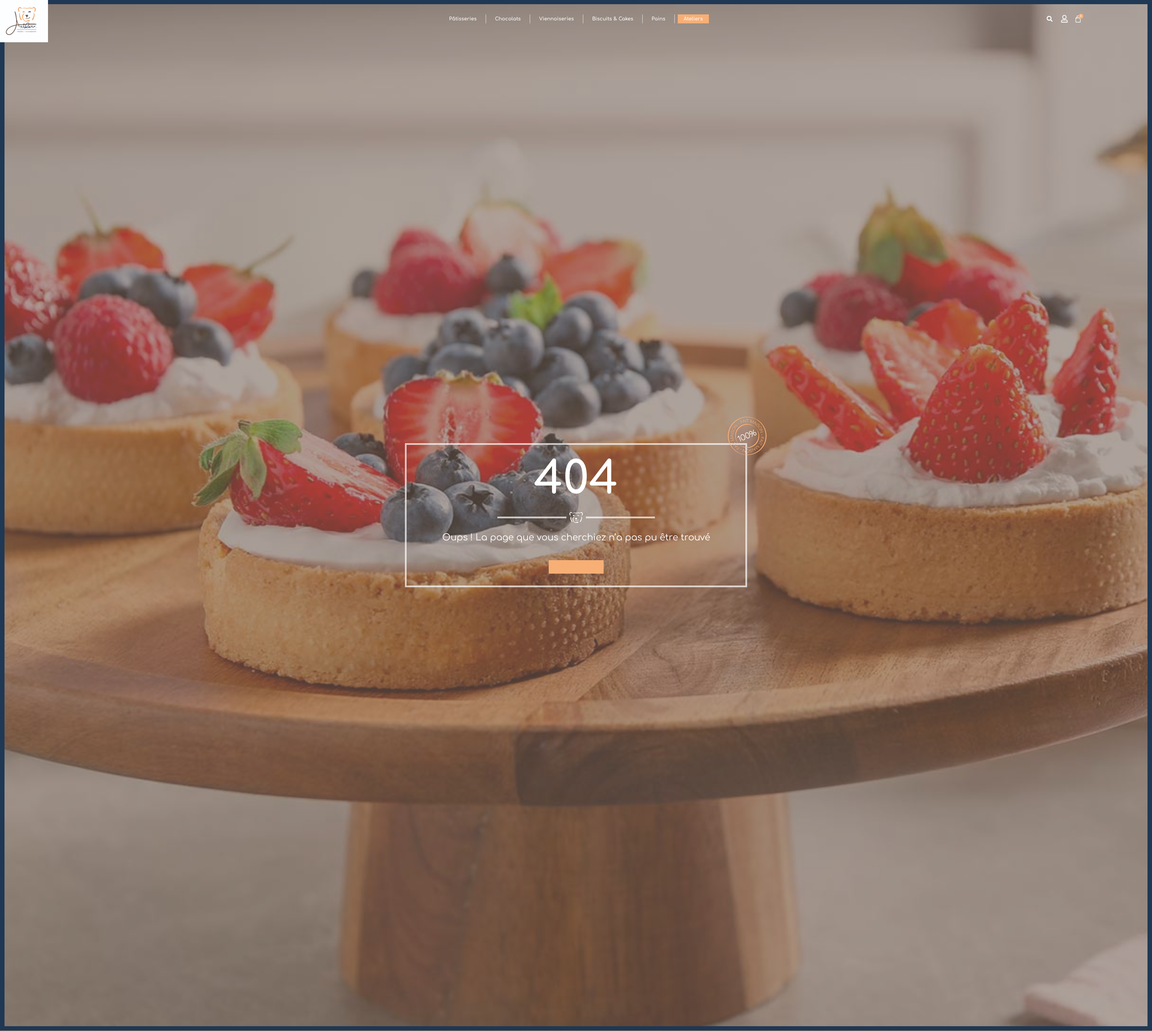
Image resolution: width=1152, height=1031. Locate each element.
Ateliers (693, 19)
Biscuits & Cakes (612, 19)
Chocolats (508, 19)
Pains (658, 19)
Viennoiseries (556, 19)
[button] (1049, 19)
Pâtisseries (463, 19)
